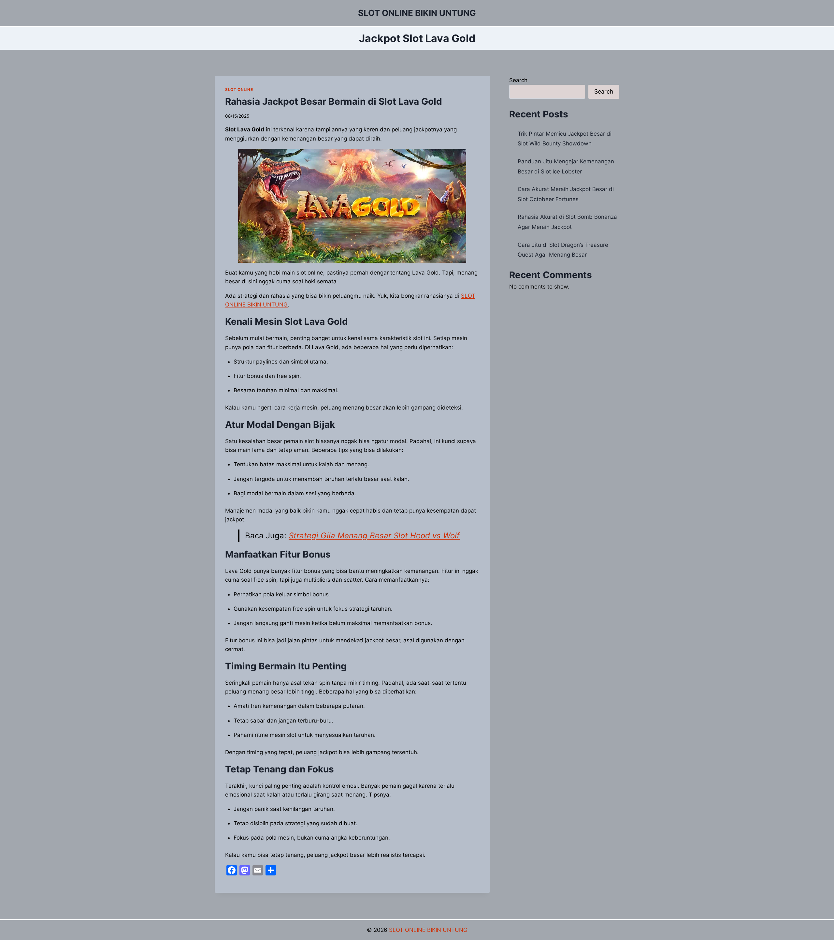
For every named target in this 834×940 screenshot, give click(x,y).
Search (518, 80)
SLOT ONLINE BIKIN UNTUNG (428, 930)
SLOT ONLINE (239, 89)
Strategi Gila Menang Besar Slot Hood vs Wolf (374, 535)
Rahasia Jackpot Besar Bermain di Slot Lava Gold (333, 101)
